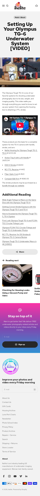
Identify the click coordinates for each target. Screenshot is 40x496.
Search (5, 439)
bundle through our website (13, 185)
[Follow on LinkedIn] (26, 476)
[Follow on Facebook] (3, 476)
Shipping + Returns (9, 443)
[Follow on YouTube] (15, 476)
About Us (6, 398)
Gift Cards (6, 406)
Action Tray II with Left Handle (17, 158)
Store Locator (7, 447)
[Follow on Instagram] (9, 476)
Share (21, 252)
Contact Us (6, 402)
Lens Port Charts (9, 414)
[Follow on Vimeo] (20, 476)
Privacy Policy (7, 427)
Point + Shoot (20, 17)
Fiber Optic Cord (11, 174)
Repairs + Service (9, 435)
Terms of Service (9, 451)
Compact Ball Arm (12, 179)
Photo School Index (10, 423)
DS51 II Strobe (10, 165)
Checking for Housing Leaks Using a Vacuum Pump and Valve (15, 293)
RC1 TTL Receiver (12, 169)
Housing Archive (8, 410)
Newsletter (6, 419)
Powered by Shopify (20, 489)
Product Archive (8, 431)
